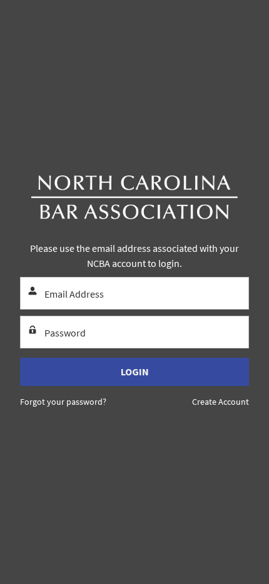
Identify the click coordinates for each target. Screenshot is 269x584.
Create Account (220, 401)
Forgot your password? (63, 401)
